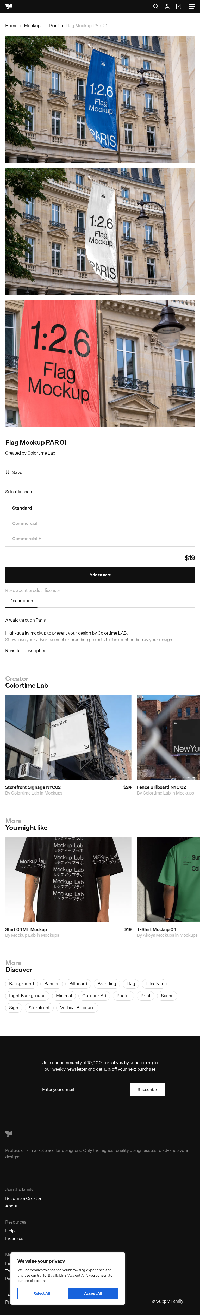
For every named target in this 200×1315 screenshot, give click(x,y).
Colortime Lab (41, 453)
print (146, 995)
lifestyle (154, 983)
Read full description (26, 650)
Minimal (64, 995)
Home (11, 25)
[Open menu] (192, 6)
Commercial (25, 523)
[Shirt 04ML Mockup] (68, 879)
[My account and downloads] (167, 6)
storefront (39, 1007)
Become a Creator (23, 1198)
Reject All (41, 1293)
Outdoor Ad (94, 995)
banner (51, 983)
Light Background (27, 995)
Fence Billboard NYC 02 (161, 787)
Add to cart (99, 574)
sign (13, 1007)
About (11, 1205)
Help (10, 1230)
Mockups (33, 25)
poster (123, 995)
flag (131, 983)
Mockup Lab (23, 935)
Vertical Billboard (77, 1007)
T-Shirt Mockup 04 (156, 929)
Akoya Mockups (158, 935)
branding (107, 983)
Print (54, 25)
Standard (22, 508)
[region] (67, 1278)
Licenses (14, 1238)
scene (167, 995)
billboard (78, 983)
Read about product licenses (33, 590)
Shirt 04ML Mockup (26, 929)
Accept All (93, 1293)
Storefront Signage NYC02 (33, 787)
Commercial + (26, 538)
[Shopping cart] (179, 6)
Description (21, 600)
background (21, 983)
